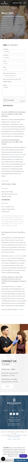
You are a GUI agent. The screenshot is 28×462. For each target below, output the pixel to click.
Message (5, 85)
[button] (3, 459)
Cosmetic (5, 410)
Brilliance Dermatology (4, 1)
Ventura (3, 21)
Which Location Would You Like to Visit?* (12, 79)
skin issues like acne (17, 256)
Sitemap (10, 439)
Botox (14, 286)
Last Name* (5, 55)
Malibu (16, 18)
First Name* (5, 49)
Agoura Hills (5, 18)
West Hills (14, 9)
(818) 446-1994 (17, 3)
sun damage (7, 258)
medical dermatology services (16, 154)
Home (2, 9)
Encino (16, 21)
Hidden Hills (4, 25)
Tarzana (16, 25)
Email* (4, 67)
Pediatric (22, 410)
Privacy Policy (17, 439)
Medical (14, 410)
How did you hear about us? (9, 73)
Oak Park (3, 23)
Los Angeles (17, 27)
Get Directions (5, 200)
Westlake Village (6, 27)
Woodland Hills (18, 30)
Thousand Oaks (5, 30)
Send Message (8, 106)
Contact (7, 9)
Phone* (4, 61)
